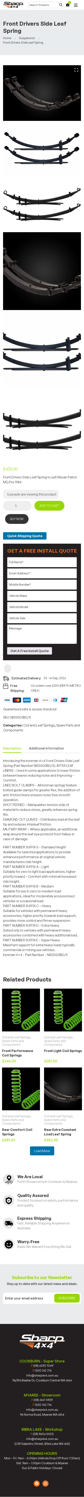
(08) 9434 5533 (42, 1434)
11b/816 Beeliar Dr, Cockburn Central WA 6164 (42, 1380)
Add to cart (49, 505)
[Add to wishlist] (7, 668)
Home (7, 38)
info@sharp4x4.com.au (42, 1375)
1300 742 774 (42, 1370)
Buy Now (16, 519)
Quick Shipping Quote (24, 536)
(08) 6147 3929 (42, 1400)
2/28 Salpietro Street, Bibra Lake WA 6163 (42, 1444)
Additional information (46, 748)
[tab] (12, 748)
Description (12, 748)
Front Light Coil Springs (63, 1051)
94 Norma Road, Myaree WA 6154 (42, 1414)
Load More (42, 1151)
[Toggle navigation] (75, 5)
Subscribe (67, 1298)
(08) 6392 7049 (42, 1366)
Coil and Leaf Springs (39, 725)
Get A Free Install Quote (29, 651)
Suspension (27, 38)
